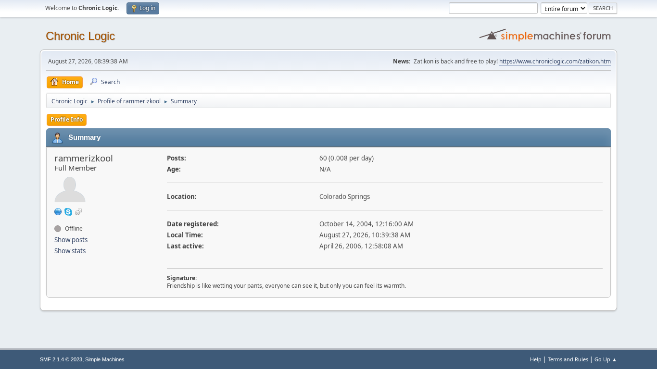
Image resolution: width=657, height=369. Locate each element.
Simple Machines (105, 359)
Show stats (70, 250)
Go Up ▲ (605, 359)
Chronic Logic (80, 35)
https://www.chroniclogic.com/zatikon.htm (555, 61)
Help (536, 359)
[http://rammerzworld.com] (58, 211)
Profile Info (67, 119)
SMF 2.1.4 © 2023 (61, 359)
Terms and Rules (568, 359)
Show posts (71, 239)
